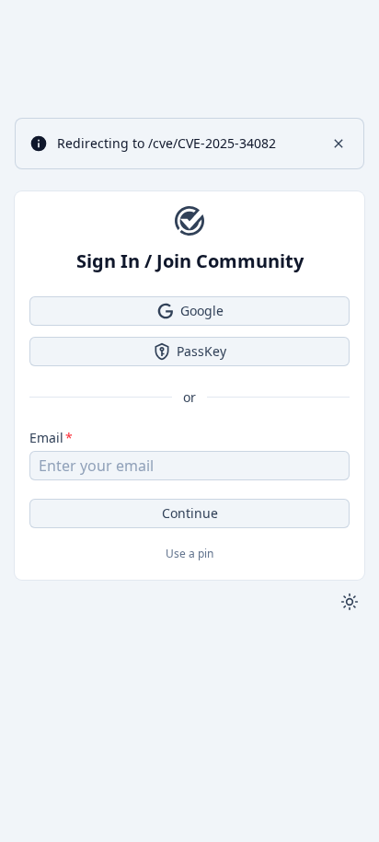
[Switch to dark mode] (349, 602)
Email (46, 437)
